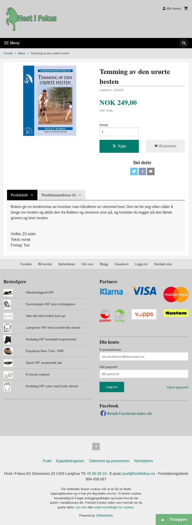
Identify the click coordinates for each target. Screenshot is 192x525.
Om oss (87, 264)
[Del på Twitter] (134, 171)
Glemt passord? (177, 387)
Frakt (47, 461)
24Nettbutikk (104, 515)
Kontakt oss (163, 264)
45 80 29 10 (97, 474)
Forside (8, 53)
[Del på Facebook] (142, 171)
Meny (14, 43)
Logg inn (141, 264)
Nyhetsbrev (66, 264)
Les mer (82, 507)
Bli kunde (45, 264)
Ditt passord (108, 367)
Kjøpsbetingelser (70, 461)
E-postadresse (110, 349)
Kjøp (122, 146)
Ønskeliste (167, 146)
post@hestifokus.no (138, 474)
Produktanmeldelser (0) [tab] (59, 194)
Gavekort (121, 264)
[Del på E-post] (151, 171)
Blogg (104, 264)
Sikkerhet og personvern (109, 461)
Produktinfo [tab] (19, 194)
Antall (104, 125)
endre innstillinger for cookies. (114, 507)
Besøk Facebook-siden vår (129, 414)
